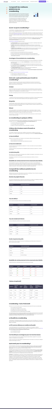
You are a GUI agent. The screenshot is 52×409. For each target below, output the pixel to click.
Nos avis (18, 1)
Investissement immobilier (25, 1)
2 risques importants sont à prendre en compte (20, 72)
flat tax (42, 328)
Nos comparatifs (13, 1)
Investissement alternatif (33, 1)
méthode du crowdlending (14, 41)
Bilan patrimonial (42, 1)
